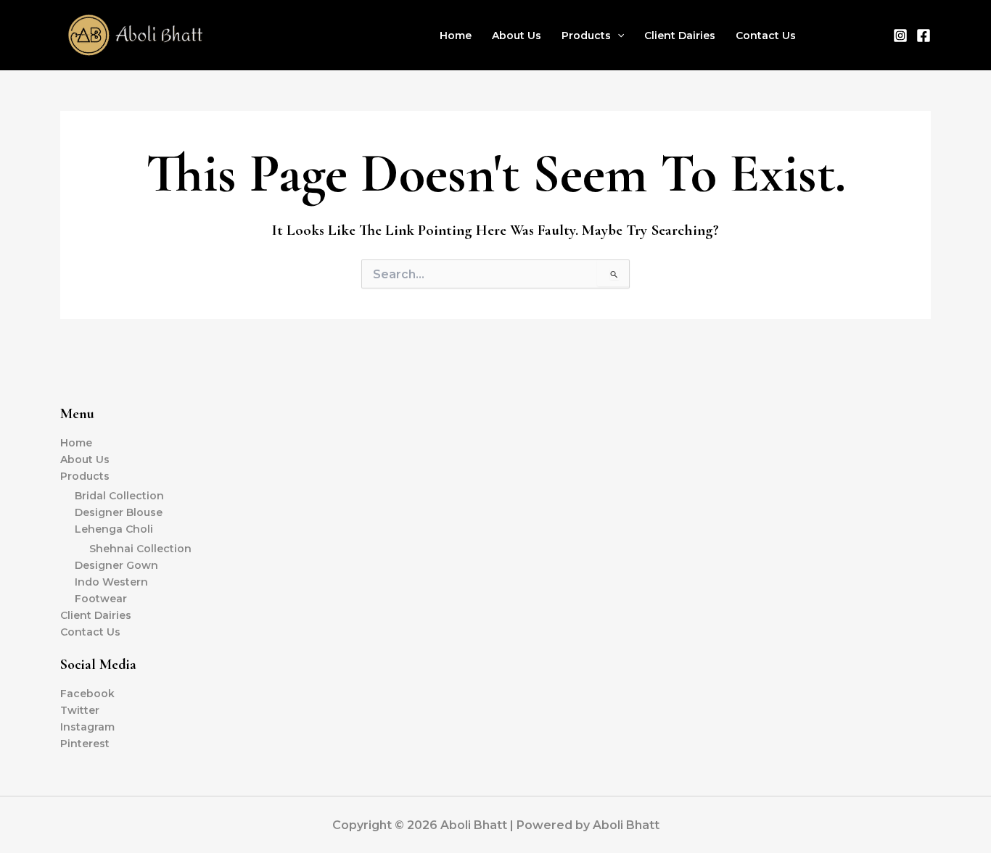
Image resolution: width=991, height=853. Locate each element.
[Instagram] (900, 35)
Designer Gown (116, 565)
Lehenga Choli (114, 529)
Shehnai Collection (140, 548)
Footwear (101, 598)
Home (456, 35)
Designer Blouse (119, 512)
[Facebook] (923, 35)
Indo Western (111, 581)
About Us (516, 35)
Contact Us (766, 35)
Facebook (87, 693)
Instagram (87, 726)
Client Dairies (679, 35)
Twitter (79, 710)
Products (586, 35)
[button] (617, 36)
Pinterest (85, 743)
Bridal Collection (119, 495)
